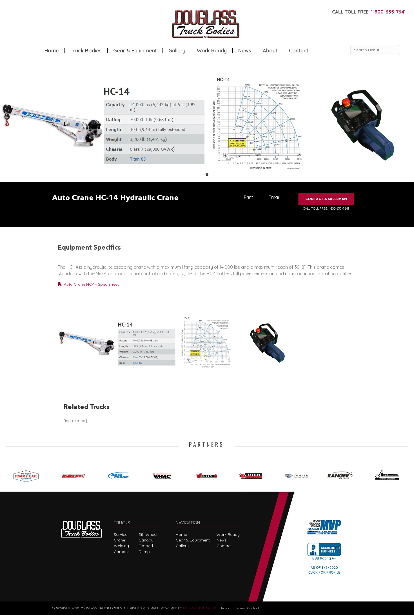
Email (274, 197)
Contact (298, 50)
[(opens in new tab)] (28, 474)
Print (248, 197)
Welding (121, 545)
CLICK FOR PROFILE (324, 572)
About (270, 50)
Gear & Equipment (135, 50)
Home (51, 50)
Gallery (176, 50)
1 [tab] (207, 174)
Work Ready (212, 50)
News (244, 50)
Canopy (146, 540)
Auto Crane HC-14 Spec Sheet (91, 284)
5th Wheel (148, 534)
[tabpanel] (52, 125)
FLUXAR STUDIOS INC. (200, 608)
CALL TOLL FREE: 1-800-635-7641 (326, 208)
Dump (144, 551)
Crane (119, 540)
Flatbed (146, 545)
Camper (121, 551)
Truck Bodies (86, 50)
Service (120, 534)
